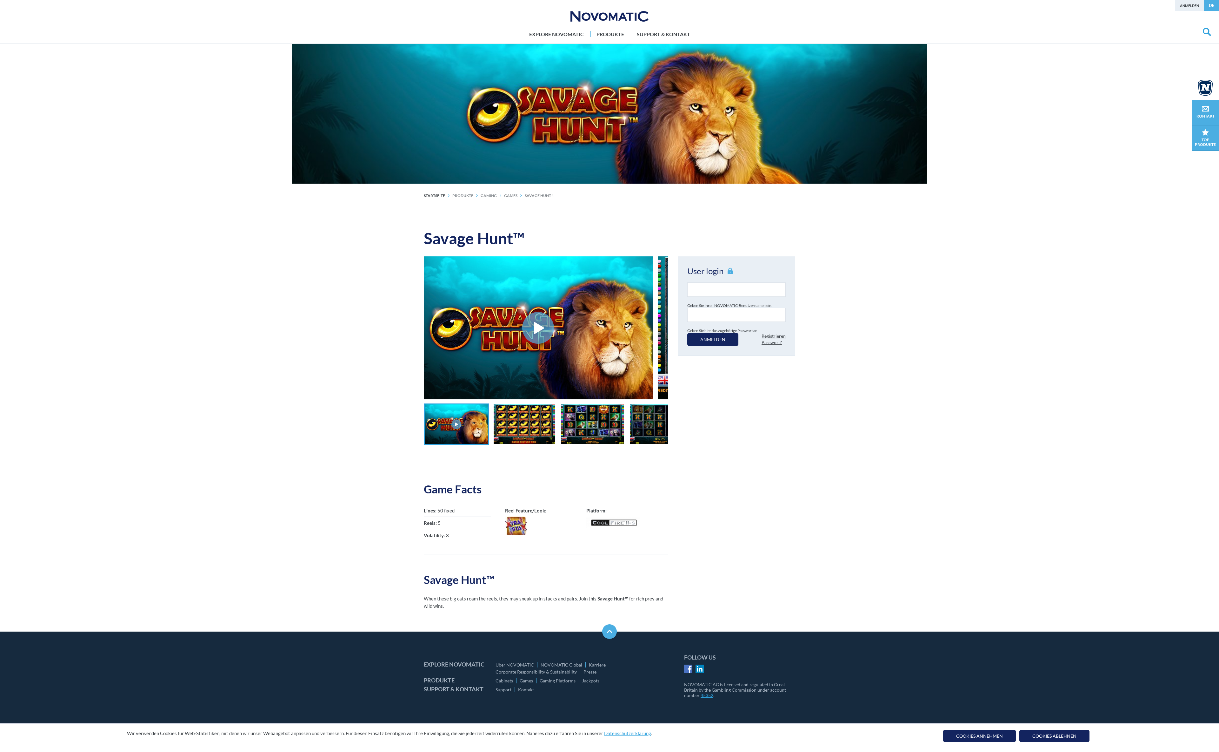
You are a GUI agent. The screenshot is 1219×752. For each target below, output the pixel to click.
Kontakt (526, 689)
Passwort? (772, 342)
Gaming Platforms (558, 680)
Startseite (434, 195)
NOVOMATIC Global (561, 664)
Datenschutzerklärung (627, 733)
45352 (707, 695)
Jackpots (590, 680)
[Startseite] (609, 16)
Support (503, 689)
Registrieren (774, 336)
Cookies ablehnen (1054, 736)
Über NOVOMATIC (515, 664)
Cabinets (504, 680)
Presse (589, 671)
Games (526, 680)
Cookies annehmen (979, 736)
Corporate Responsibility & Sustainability (536, 671)
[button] (456, 424)
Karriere (597, 664)
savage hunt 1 (539, 195)
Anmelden (1189, 5)
